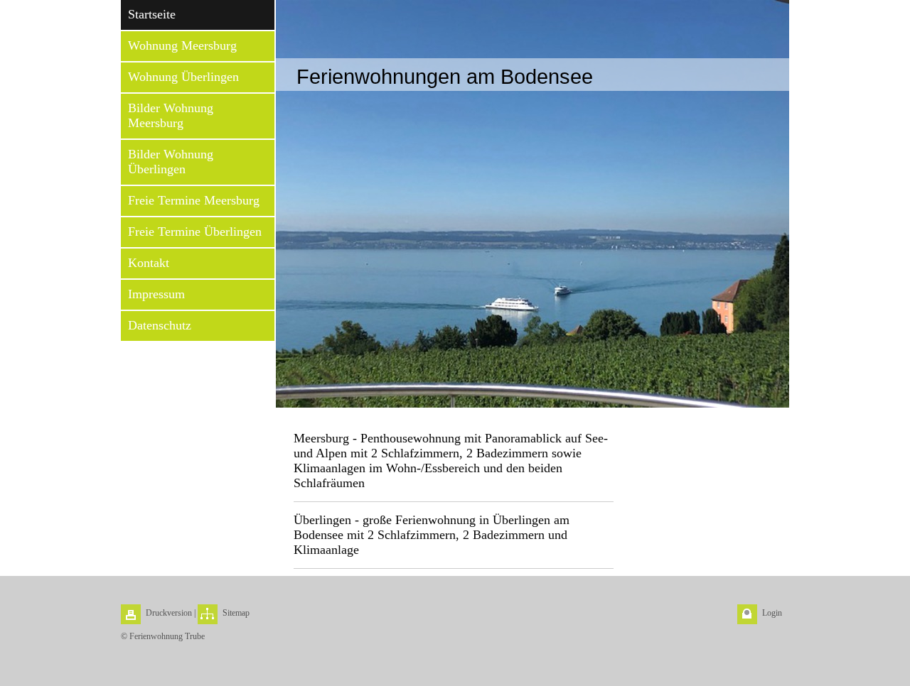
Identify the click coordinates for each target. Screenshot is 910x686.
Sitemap (236, 613)
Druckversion (169, 613)
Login (772, 613)
